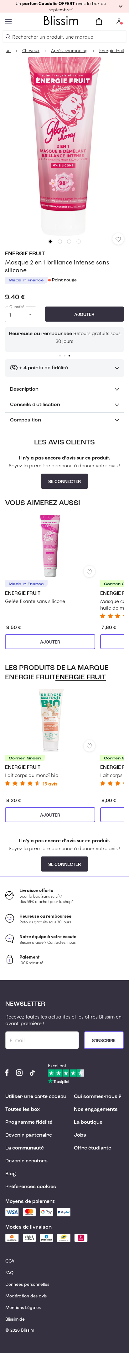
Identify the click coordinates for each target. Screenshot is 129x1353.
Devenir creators (26, 1161)
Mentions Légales (23, 1307)
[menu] (8, 21)
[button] (64, 6)
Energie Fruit (25, 254)
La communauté (24, 1148)
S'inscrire (104, 1041)
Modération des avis (26, 1296)
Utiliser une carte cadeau (35, 1096)
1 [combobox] (10, 314)
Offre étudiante (92, 1148)
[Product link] (50, 559)
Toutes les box (22, 1109)
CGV (9, 1261)
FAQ (9, 1272)
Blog (10, 1173)
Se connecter (64, 482)
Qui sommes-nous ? (97, 1096)
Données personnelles (27, 1284)
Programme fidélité (28, 1122)
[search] (8, 36)
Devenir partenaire (28, 1135)
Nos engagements (96, 1109)
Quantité (16, 306)
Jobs (80, 1135)
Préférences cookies (30, 1186)
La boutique (88, 1122)
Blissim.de (15, 1319)
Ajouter (84, 314)
